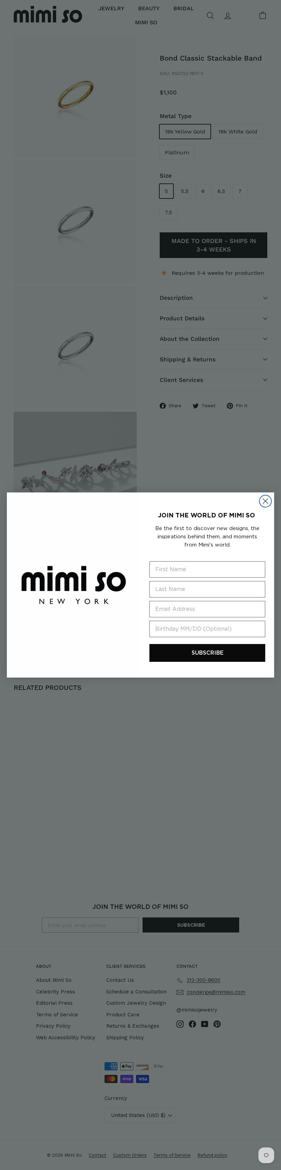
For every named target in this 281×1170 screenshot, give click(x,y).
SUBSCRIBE (207, 653)
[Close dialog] (265, 501)
